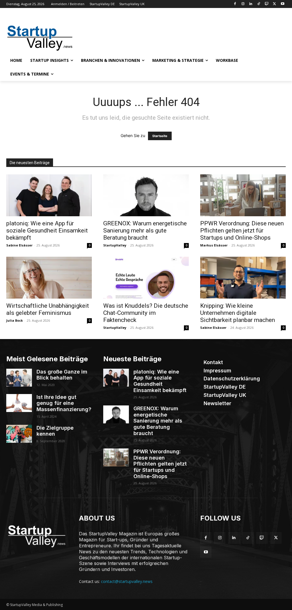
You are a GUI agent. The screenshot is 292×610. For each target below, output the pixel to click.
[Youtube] (282, 4)
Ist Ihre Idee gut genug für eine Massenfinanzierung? (63, 403)
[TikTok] (259, 4)
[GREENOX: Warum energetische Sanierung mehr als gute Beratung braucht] (146, 195)
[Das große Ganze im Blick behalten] (19, 378)
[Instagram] (243, 4)
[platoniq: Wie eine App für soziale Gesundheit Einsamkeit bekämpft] (49, 195)
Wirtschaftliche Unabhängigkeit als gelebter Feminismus (47, 309)
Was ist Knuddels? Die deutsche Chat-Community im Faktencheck (145, 312)
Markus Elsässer (214, 245)
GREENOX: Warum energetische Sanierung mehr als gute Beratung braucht (145, 230)
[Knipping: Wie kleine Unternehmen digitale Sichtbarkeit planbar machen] (243, 278)
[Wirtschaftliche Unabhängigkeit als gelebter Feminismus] (49, 278)
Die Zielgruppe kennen (55, 431)
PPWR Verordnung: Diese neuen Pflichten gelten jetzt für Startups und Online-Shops (242, 230)
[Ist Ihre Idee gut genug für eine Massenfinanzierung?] (19, 403)
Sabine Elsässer (19, 245)
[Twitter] (274, 4)
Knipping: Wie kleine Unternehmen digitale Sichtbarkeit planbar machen (237, 312)
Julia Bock (14, 320)
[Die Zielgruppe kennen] (19, 434)
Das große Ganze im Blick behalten (61, 375)
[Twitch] (266, 4)
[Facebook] (235, 4)
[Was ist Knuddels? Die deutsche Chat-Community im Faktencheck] (146, 278)
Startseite (159, 136)
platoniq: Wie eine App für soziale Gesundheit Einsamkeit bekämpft (47, 230)
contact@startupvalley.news (127, 581)
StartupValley (114, 245)
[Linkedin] (251, 4)
